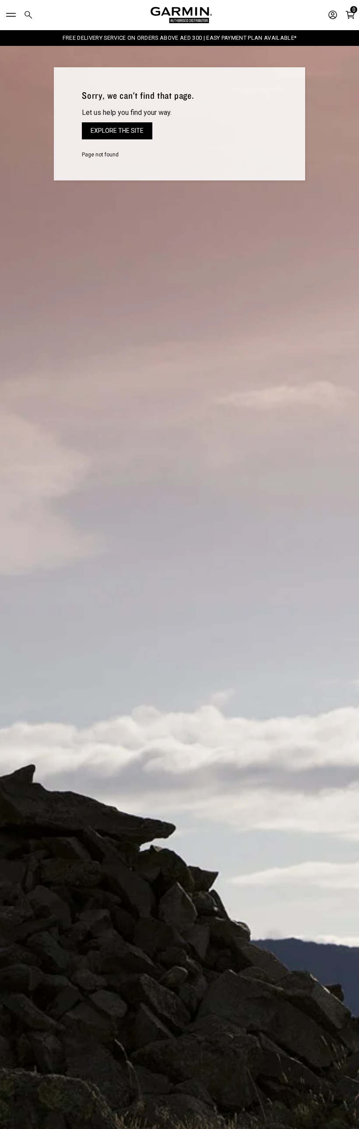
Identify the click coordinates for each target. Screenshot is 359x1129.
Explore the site (117, 130)
